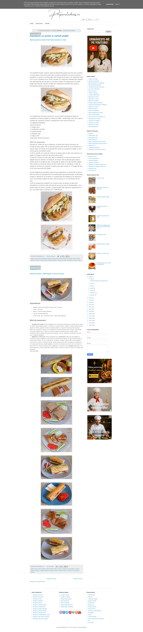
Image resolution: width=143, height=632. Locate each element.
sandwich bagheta (44, 570)
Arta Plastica (91, 595)
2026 (90, 277)
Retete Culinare (76, 258)
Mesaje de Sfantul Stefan (39, 610)
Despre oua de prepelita (94, 610)
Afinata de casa (93, 156)
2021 (90, 307)
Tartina (79, 260)
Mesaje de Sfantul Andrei (39, 605)
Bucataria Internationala (95, 85)
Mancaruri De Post (93, 97)
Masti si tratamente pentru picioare (98, 143)
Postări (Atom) (41, 581)
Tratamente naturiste (94, 147)
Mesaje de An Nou (38, 595)
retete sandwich (71, 568)
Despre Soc (91, 602)
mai (91, 286)
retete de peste (43, 260)
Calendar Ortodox (93, 599)
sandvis (32, 570)
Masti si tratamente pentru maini (97, 141)
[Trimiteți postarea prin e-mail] (58, 256)
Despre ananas (92, 606)
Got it (117, 4)
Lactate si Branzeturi (94, 95)
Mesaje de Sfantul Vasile (39, 612)
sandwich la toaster (53, 570)
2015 (90, 320)
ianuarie (92, 295)
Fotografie (91, 612)
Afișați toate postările (69, 30)
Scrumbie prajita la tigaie (103, 197)
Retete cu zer (92, 145)
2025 (90, 298)
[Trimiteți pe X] (65, 256)
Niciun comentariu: (51, 256)
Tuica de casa (92, 170)
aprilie (92, 288)
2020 (90, 309)
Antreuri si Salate (93, 79)
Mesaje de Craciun (38, 597)
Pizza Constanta (65, 602)
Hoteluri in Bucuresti (66, 599)
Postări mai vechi (77, 578)
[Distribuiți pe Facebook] (67, 256)
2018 (90, 313)
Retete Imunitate (93, 108)
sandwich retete (62, 570)
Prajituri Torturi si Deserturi (96, 102)
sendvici (75, 260)
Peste (57, 258)
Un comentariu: (50, 566)
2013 (90, 325)
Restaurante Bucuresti (66, 605)
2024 (90, 300)
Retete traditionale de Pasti (96, 112)
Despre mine (39, 23)
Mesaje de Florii (37, 599)
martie (92, 290)
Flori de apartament (94, 158)
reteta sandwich (42, 568)
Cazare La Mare (65, 595)
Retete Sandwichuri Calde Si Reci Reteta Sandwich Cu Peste (48, 40)
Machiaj (91, 133)
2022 (90, 304)
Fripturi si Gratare (93, 93)
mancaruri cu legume (94, 120)
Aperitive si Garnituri (94, 81)
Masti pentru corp (93, 135)
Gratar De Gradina (93, 162)
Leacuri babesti (92, 616)
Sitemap (47, 23)
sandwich (54, 260)
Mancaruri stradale (93, 100)
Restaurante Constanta (67, 606)
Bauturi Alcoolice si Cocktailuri (96, 83)
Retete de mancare (35, 260)
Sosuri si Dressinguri (94, 114)
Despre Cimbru (92, 601)
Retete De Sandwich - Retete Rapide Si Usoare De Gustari (47, 273)
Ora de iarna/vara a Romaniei (96, 618)
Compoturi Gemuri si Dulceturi (96, 87)
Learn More (109, 4)
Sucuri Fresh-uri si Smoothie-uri (97, 116)
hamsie (40, 258)
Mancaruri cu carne (94, 98)
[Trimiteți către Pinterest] (69, 256)
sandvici (50, 260)
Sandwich (35, 269)
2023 (90, 302)
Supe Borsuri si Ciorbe (94, 118)
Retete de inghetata (94, 110)
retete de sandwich (62, 568)
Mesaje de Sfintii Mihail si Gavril (41, 614)
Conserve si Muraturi (94, 89)
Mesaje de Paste (37, 602)
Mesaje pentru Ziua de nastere (41, 616)
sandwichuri (70, 260)
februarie (92, 292)
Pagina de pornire (51, 578)
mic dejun (53, 258)
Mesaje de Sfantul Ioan (39, 606)
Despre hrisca (92, 609)
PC (89, 620)
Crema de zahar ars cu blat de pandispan (104, 263)
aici (31, 189)
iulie (91, 279)
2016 (90, 318)
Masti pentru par (93, 139)
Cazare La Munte (65, 597)
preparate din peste (63, 258)
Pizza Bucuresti (65, 601)
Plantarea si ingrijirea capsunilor (97, 164)
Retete (70, 258)
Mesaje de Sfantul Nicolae (40, 609)
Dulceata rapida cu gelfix (103, 244)
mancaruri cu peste (94, 124)
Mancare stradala (46, 258)
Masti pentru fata (93, 137)
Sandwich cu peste (61, 260)
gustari (36, 258)
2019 (90, 311)
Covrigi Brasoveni (101, 234)
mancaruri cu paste (94, 122)
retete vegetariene (93, 126)
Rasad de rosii (92, 168)
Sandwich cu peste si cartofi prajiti (49, 36)
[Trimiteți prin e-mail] (61, 256)
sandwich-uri (70, 570)
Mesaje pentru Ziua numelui (40, 618)
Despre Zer (91, 605)
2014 (90, 323)
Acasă (31, 23)
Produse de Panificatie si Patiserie (98, 104)
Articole (90, 597)
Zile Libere (91, 622)
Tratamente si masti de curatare (97, 149)
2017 (90, 316)
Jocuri (89, 614)
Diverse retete (92, 91)
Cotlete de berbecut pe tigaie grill (98, 281)
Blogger (84, 627)
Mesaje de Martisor (38, 601)
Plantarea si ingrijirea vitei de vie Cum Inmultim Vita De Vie (103, 227)
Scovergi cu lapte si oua (103, 253)
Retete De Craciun (93, 106)
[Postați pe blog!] (63, 256)
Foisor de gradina (93, 160)
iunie (91, 283)
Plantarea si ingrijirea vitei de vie (97, 166)
